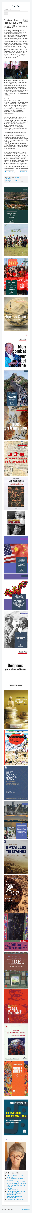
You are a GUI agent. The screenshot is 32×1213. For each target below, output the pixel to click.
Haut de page (26, 1210)
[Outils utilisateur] (25, 20)
